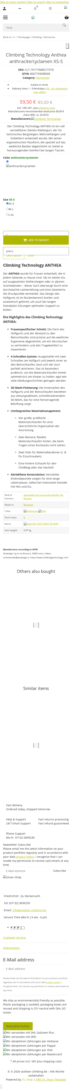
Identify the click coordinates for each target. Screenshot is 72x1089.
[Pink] (42, 511)
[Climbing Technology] (46, 118)
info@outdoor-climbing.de (29, 910)
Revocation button (18, 1026)
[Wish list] (50, 8)
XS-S (11, 203)
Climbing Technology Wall (36, 776)
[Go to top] (1, 1087)
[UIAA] (28, 523)
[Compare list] (35, 8)
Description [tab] (13, 255)
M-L (11, 209)
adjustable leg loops (34, 495)
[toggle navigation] (5, 17)
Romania (28, 504)
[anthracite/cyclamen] (21, 176)
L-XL (11, 214)
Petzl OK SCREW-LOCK (36, 658)
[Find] (64, 25)
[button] (19, 8)
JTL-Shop (28, 1079)
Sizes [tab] (31, 255)
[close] (67, 46)
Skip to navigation (57, 2)
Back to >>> (9, 37)
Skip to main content (13, 2)
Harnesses (43, 78)
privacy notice (25, 857)
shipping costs (47, 108)
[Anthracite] (31, 511)
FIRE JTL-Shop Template (51, 1079)
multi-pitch (50, 495)
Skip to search (36, 2)
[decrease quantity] (6, 227)
